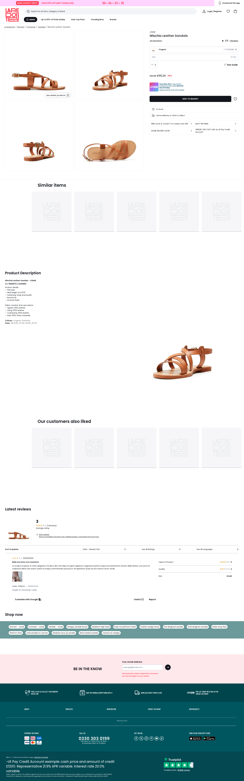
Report (152, 599)
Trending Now (97, 19)
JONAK (152, 32)
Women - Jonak (17, 627)
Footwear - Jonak (36, 627)
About (26, 709)
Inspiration (111, 709)
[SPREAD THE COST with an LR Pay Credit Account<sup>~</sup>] (235, 130)
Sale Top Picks (78, 19)
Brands (113, 19)
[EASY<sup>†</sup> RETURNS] (235, 123)
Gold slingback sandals (198, 627)
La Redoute (9, 27)
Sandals (41, 27)
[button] (235, 11)
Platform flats (16, 633)
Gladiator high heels (101, 627)
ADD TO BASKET (190, 98)
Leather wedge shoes (149, 627)
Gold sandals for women (37, 633)
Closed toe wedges (111, 633)
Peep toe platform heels (125, 627)
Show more (122, 720)
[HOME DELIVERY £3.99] (191, 130)
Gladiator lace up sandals (64, 633)
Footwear (31, 27)
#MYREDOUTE (194, 709)
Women (20, 27)
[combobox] (104, 549)
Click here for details (41, 757)
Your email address (132, 661)
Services (69, 709)
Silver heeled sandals (89, 633)
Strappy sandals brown (77, 627)
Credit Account (154, 709)
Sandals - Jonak (56, 627)
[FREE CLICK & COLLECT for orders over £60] (191, 123)
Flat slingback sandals (173, 627)
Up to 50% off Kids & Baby (53, 19)
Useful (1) (139, 599)
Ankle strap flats (219, 627)
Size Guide (232, 64)
